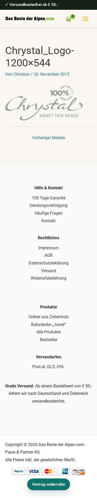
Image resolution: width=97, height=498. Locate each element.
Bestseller (48, 339)
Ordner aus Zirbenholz (48, 316)
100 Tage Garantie (48, 197)
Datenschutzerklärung (48, 263)
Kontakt (48, 220)
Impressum (48, 247)
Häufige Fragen (49, 213)
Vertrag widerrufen (48, 484)
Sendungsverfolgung (48, 205)
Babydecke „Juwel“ (48, 324)
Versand (48, 270)
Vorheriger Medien (48, 137)
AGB (48, 255)
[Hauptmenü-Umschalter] (85, 18)
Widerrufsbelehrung (48, 278)
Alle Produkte (48, 332)
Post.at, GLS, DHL (48, 366)
